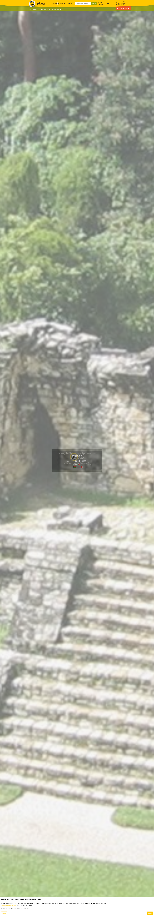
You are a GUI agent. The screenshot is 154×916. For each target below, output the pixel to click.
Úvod (30, 9)
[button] (2, 460)
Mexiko (77, 455)
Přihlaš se (101, 5)
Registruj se (101, 2)
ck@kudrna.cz (121, 4)
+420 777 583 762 (122, 3)
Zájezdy (35, 9)
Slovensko (47, 9)
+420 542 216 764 (122, 1)
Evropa (41, 9)
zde (19, 888)
